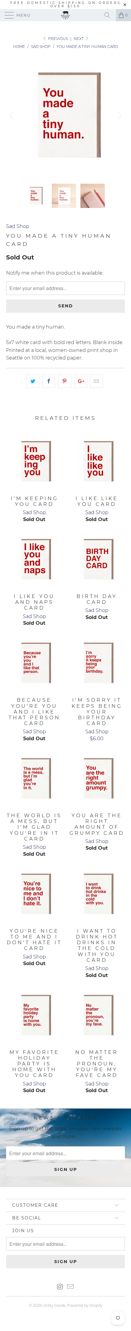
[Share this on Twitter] (32, 381)
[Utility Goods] (65, 15)
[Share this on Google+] (80, 381)
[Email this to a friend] (96, 381)
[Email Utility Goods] (70, 1287)
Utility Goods (54, 1305)
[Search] (109, 15)
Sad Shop (17, 226)
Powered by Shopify (84, 1305)
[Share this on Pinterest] (64, 381)
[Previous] (12, 115)
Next (79, 38)
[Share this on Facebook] (48, 381)
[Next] (118, 115)
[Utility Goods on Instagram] (60, 1287)
